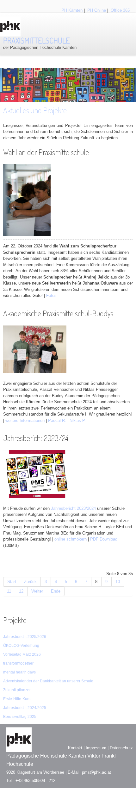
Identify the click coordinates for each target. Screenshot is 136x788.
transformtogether (18, 663)
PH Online (96, 10)
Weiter (37, 591)
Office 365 (120, 10)
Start (11, 581)
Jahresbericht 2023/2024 (73, 508)
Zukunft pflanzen (17, 690)
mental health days (19, 672)
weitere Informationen (25, 420)
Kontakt (75, 747)
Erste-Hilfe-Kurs (16, 699)
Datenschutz (121, 747)
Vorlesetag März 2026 (22, 654)
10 (117, 581)
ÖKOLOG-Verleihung (21, 645)
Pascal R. (57, 420)
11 (9, 591)
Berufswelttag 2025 (19, 716)
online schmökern (70, 539)
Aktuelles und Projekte (35, 110)
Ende (55, 591)
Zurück (30, 581)
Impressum (96, 747)
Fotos (51, 295)
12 (21, 591)
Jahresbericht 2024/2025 (24, 708)
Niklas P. (78, 420)
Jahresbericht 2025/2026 (24, 636)
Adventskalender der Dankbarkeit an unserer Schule (48, 681)
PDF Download (103, 539)
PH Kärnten (72, 10)
